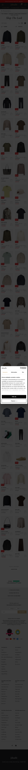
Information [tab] (14, 372)
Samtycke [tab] (5, 372)
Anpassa (13, 401)
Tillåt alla (14, 396)
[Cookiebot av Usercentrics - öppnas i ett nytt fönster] (20, 368)
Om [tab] (23, 372)
